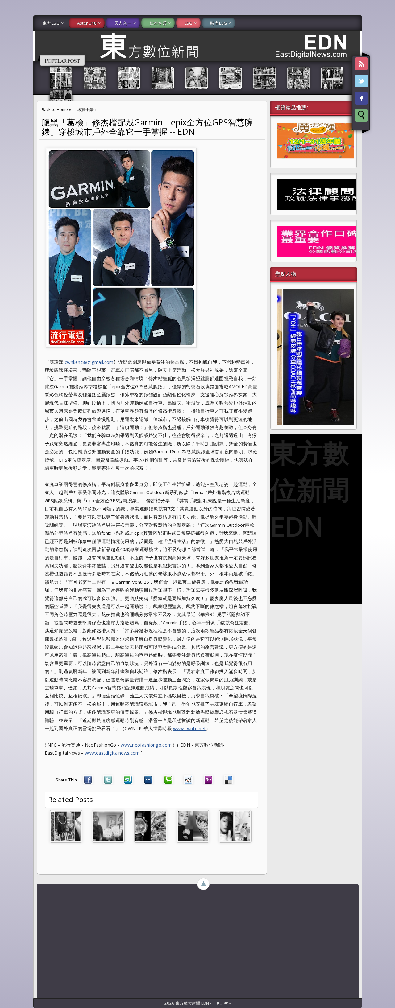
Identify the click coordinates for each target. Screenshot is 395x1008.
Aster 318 (87, 23)
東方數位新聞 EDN (309, 489)
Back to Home (55, 109)
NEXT (384, 97)
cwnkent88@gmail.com (89, 362)
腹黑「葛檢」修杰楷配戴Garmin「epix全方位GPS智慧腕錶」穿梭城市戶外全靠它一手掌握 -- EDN (147, 127)
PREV (10, 97)
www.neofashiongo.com (146, 745)
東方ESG (51, 23)
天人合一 (123, 23)
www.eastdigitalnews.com (112, 753)
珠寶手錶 (85, 109)
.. (214, 1003)
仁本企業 (158, 23)
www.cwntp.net (189, 728)
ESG (188, 23)
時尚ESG (218, 23)
